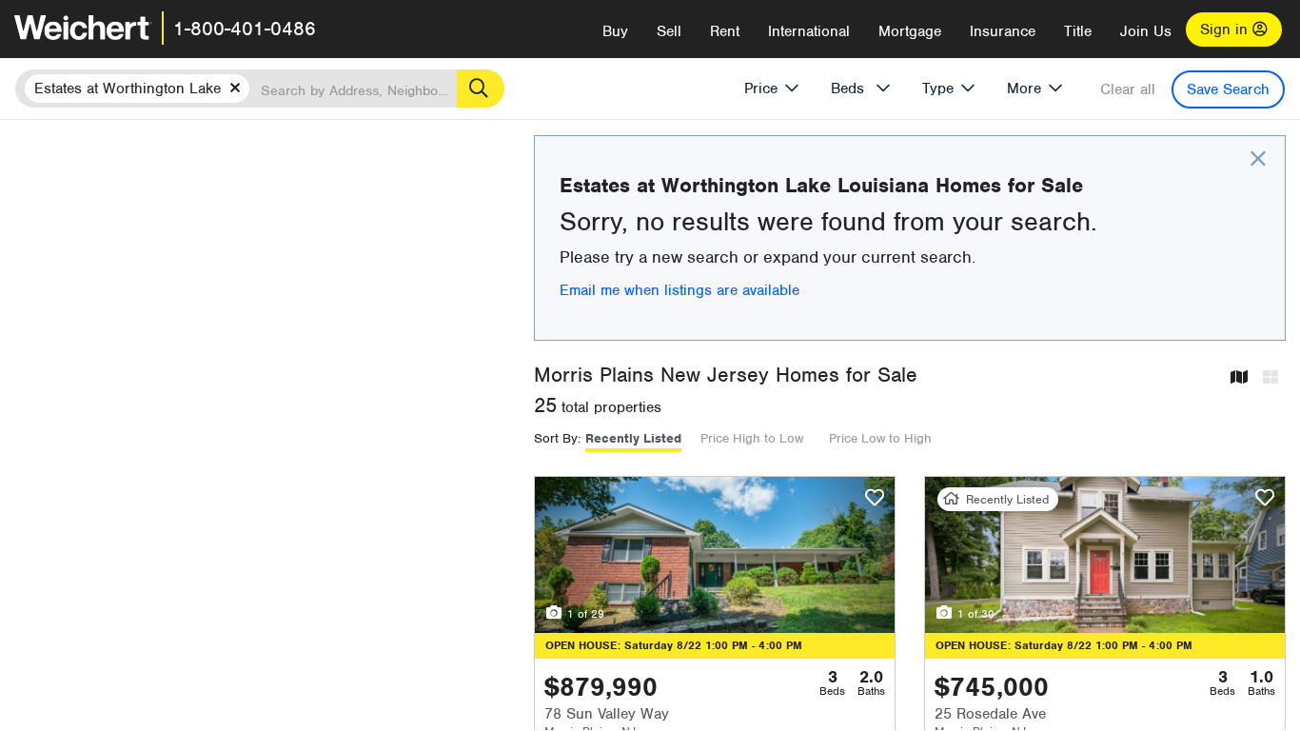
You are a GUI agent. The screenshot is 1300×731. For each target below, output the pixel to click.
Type (938, 88)
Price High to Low (751, 438)
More (1024, 88)
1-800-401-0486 (244, 28)
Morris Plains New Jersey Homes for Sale (725, 374)
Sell (669, 31)
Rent (724, 31)
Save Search (1228, 89)
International (809, 31)
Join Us (1146, 31)
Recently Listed (633, 438)
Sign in (1226, 29)
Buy (615, 31)
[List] (1270, 378)
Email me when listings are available (679, 290)
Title (1078, 31)
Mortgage (909, 31)
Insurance (1002, 31)
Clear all (1127, 89)
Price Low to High (880, 438)
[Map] (1239, 378)
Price (761, 88)
